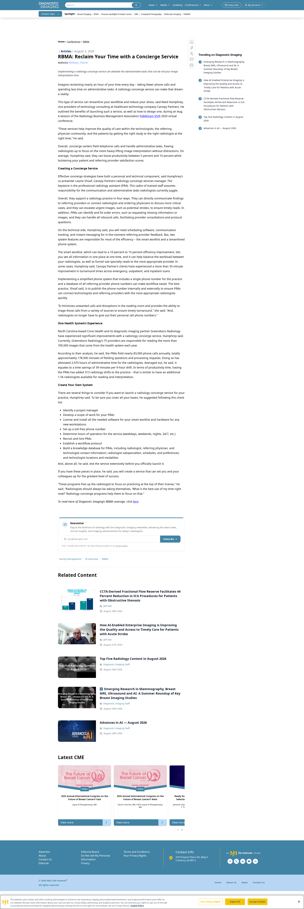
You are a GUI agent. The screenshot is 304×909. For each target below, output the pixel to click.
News (245, 882)
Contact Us (45, 859)
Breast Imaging (84, 14)
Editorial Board (90, 852)
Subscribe (168, 538)
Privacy (85, 863)
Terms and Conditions (137, 852)
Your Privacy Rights (135, 855)
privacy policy (122, 545)
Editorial (44, 863)
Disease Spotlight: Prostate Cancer (116, 14)
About (42, 855)
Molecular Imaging (172, 14)
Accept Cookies (257, 901)
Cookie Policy (137, 905)
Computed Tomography (151, 14)
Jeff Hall (107, 606)
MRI (136, 14)
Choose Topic (48, 13)
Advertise (44, 852)
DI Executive (91, 558)
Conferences (191, 4)
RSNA (96, 14)
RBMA (105, 558)
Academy (177, 4)
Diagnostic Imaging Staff (116, 664)
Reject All (235, 901)
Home (61, 41)
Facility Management (70, 558)
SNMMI (187, 14)
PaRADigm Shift (150, 116)
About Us (231, 882)
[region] (152, 902)
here (135, 501)
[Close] (298, 901)
